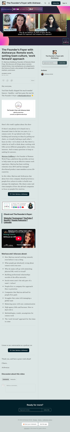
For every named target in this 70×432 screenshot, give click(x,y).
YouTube (28, 218)
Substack (26, 428)
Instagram (17, 218)
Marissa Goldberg (8, 156)
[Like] (3, 80)
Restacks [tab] (12, 379)
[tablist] (9, 379)
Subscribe (56, 3)
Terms (40, 420)
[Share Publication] (49, 3)
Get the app (43, 424)
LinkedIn (8, 222)
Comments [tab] (6, 379)
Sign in (64, 3)
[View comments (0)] (66, 26)
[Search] (45, 3)
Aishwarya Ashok (6, 73)
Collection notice (47, 420)
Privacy (35, 420)
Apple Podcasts (19, 220)
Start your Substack (30, 424)
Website (7, 218)
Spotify (7, 220)
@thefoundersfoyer (24, 95)
